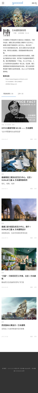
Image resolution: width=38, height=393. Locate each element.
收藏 (31, 139)
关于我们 (4, 368)
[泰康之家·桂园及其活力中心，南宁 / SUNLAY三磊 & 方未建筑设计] (19, 209)
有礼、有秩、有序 (8, 184)
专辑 (3, 125)
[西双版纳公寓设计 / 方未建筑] (19, 308)
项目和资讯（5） (8, 94)
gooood (18, 3)
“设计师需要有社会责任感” (11, 131)
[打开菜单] (3, 3)
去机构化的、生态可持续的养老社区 (14, 233)
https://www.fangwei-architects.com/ (16, 79)
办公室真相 (8, 125)
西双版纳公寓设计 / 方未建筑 (13, 325)
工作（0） (21, 94)
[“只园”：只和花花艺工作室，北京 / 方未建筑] (19, 259)
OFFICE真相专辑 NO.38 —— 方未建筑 (17, 128)
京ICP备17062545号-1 (25, 368)
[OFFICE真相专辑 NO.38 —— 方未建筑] (19, 111)
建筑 (13, 125)
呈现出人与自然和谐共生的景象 (13, 329)
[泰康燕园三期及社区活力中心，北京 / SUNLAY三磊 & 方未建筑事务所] (19, 160)
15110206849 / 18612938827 (13, 81)
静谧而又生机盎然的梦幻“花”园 (13, 282)
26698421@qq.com (11, 84)
